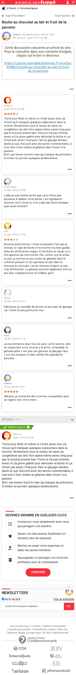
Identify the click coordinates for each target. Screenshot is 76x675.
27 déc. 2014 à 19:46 (14, 190)
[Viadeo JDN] (56, 663)
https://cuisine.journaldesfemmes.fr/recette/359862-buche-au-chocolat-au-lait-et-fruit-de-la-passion (38, 67)
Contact (37, 626)
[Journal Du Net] (56, 648)
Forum (12, 8)
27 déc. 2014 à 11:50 (14, 234)
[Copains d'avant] (20, 663)
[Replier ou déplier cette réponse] (72, 419)
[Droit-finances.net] (56, 656)
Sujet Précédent (15, 15)
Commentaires (29, 8)
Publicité (47, 626)
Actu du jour (12, 599)
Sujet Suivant (63, 15)
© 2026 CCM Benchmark (55, 632)
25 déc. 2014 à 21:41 (14, 301)
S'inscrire (38, 572)
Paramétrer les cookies (44, 629)
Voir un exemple (63, 599)
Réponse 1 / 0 (10, 419)
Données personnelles (19, 629)
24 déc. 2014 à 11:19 (14, 338)
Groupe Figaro (34, 632)
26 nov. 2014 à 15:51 (14, 386)
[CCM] (20, 648)
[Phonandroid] (56, 671)
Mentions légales (16, 632)
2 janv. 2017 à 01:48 (37, 37)
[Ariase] (20, 671)
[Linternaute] (20, 656)
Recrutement (59, 626)
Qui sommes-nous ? (20, 626)
